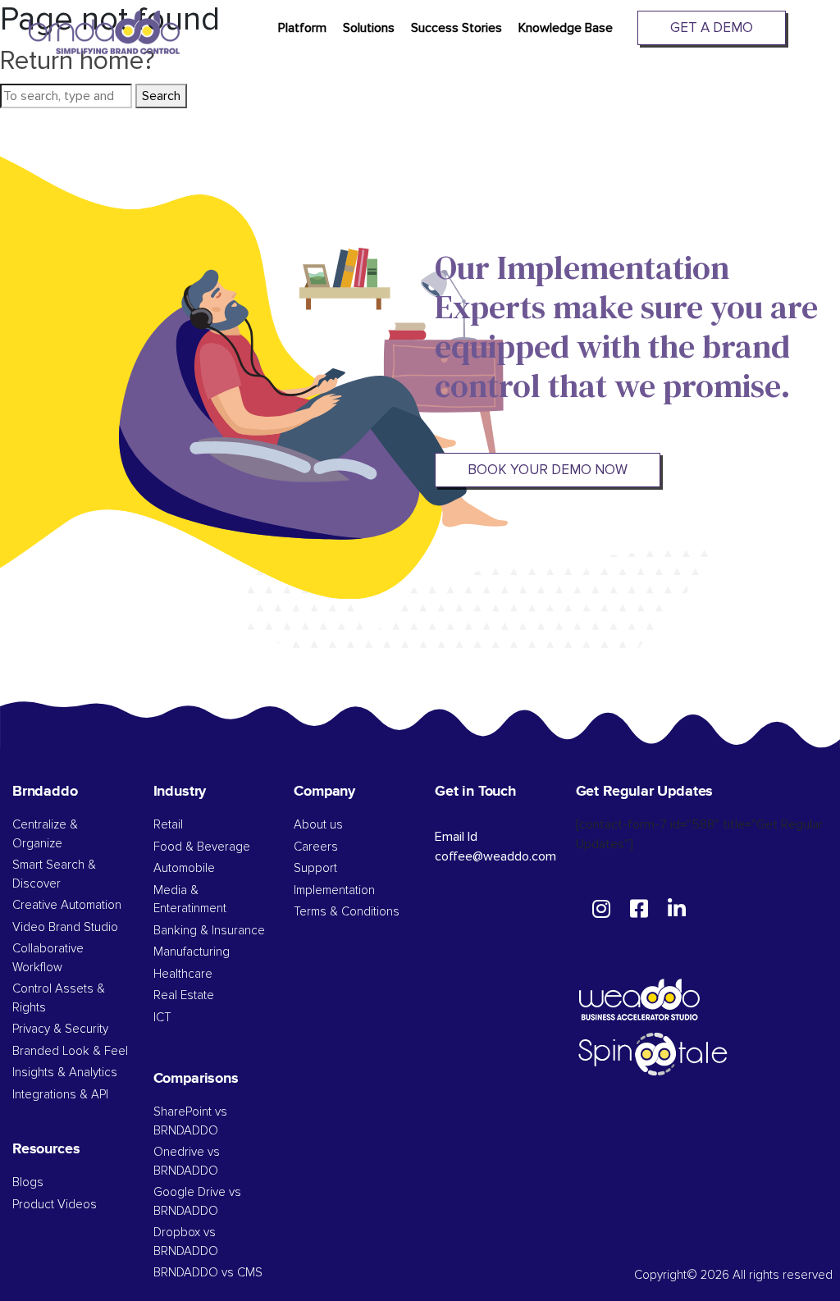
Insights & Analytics (64, 1072)
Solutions (369, 28)
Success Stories (456, 28)
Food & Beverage (201, 847)
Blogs (27, 1182)
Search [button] (161, 96)
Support (315, 868)
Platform (302, 28)
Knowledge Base (565, 28)
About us (318, 825)
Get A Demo (711, 27)
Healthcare (182, 974)
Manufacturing (191, 952)
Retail (168, 825)
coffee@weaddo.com (495, 856)
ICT (162, 1017)
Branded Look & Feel (70, 1051)
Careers (316, 847)
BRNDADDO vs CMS (207, 1273)
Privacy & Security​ (60, 1029)
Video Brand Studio (65, 927)
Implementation (334, 890)
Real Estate (183, 995)
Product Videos (54, 1204)
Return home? (77, 61)
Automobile (184, 868)
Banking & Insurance (209, 930)
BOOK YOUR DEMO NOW (548, 469)
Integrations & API (60, 1095)
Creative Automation (66, 905)
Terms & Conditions (346, 912)
